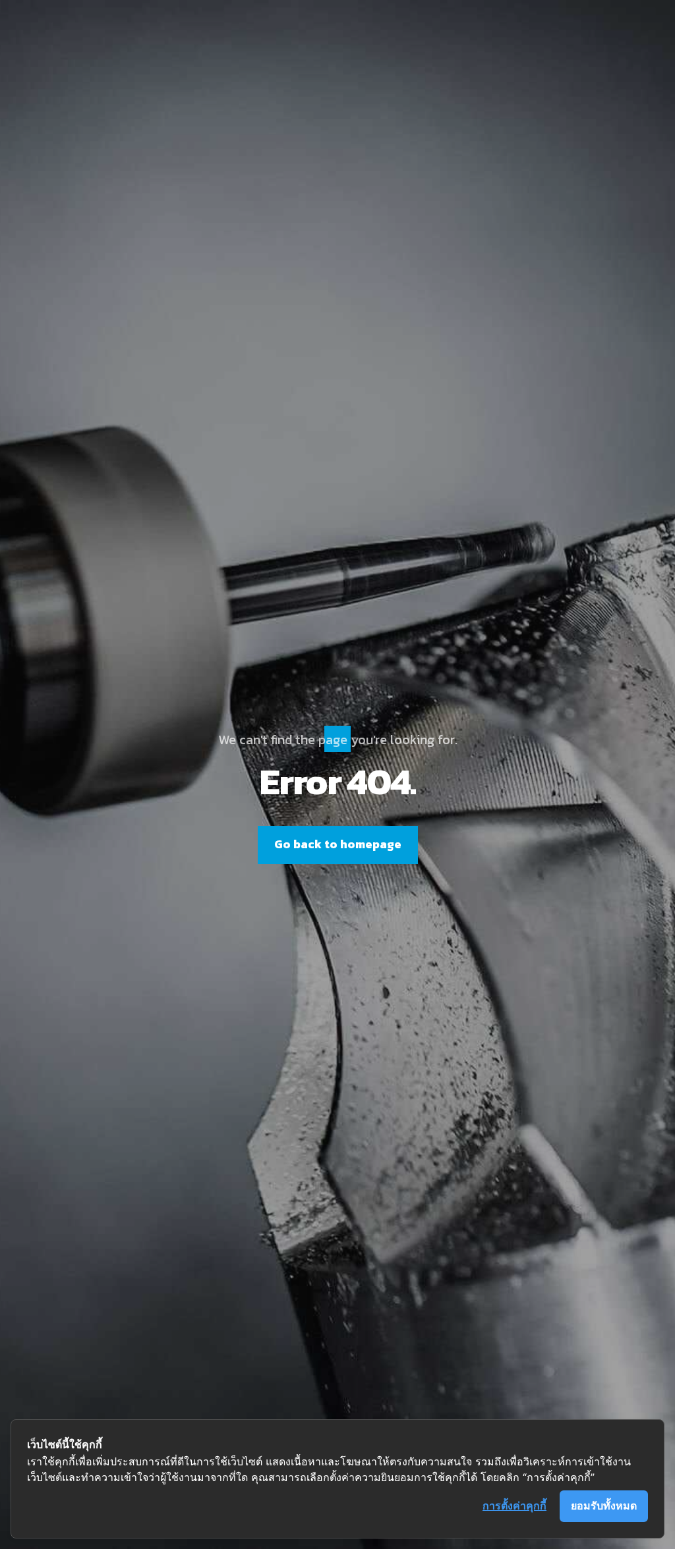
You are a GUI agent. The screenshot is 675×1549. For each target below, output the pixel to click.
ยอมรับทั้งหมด (604, 1505)
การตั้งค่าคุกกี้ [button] (514, 1505)
